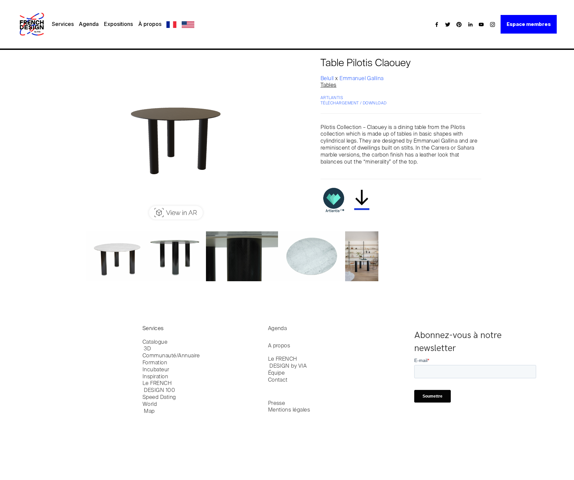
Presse (276, 403)
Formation (155, 363)
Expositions (118, 24)
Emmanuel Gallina (361, 78)
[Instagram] (493, 24)
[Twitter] (448, 24)
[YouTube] (481, 24)
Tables (328, 85)
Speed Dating (159, 397)
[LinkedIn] (470, 24)
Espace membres (529, 24)
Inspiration (155, 377)
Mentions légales (289, 410)
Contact (278, 380)
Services (63, 24)
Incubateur (156, 370)
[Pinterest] (459, 24)
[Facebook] (437, 24)
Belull (328, 78)
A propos (279, 346)
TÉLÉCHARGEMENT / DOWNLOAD (354, 103)
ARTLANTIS (332, 98)
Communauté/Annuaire (171, 356)
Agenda (89, 24)
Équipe (276, 373)
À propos (149, 24)
